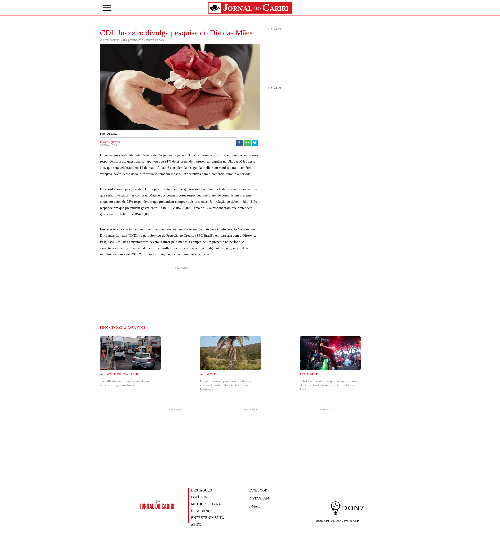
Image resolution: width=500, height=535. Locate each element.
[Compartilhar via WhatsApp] (247, 143)
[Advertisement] (180, 286)
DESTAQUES (201, 490)
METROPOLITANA (206, 504)
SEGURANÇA (202, 511)
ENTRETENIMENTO (207, 517)
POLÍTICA (199, 497)
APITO (196, 524)
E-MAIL (254, 506)
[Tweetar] (255, 143)
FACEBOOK (257, 490)
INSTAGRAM (258, 498)
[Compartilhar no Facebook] (239, 143)
